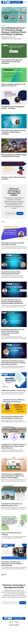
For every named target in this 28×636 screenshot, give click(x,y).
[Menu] (26, 2)
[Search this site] (24, 2)
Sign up (11, 622)
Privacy (17, 622)
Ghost (17, 625)
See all (3, 575)
